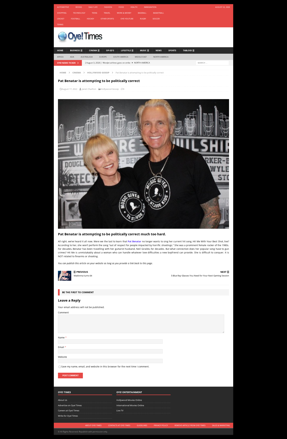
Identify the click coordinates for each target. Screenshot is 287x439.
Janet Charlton (89, 89)
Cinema (93, 50)
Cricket (60, 18)
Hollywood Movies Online (129, 400)
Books (79, 7)
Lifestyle (126, 50)
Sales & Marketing (221, 425)
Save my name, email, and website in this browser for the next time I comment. (105, 366)
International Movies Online (130, 405)
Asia (72, 57)
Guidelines (142, 425)
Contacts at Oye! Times (119, 425)
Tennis (60, 24)
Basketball (158, 13)
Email (61, 347)
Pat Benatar (134, 241)
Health (134, 7)
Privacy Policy (161, 425)
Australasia (87, 57)
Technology (79, 13)
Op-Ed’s (110, 50)
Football (75, 18)
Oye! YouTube (127, 18)
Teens (94, 13)
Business (75, 50)
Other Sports (107, 18)
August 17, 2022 (69, 89)
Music (143, 50)
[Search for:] (212, 62)
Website (62, 356)
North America (160, 57)
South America (120, 57)
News (159, 50)
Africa (60, 57)
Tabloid (187, 50)
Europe (103, 57)
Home (60, 50)
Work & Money (124, 13)
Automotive (63, 7)
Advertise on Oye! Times (70, 405)
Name (61, 337)
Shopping (61, 13)
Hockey (90, 18)
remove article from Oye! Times (190, 425)
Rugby (143, 18)
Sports (172, 50)
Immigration (150, 7)
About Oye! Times (93, 425)
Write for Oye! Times (68, 415)
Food (121, 7)
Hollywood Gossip (110, 89)
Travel (107, 13)
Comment (63, 312)
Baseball (142, 13)
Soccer (156, 18)
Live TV (119, 410)
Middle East (141, 57)
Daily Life (93, 7)
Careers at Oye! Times (68, 410)
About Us (62, 400)
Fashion (108, 7)
